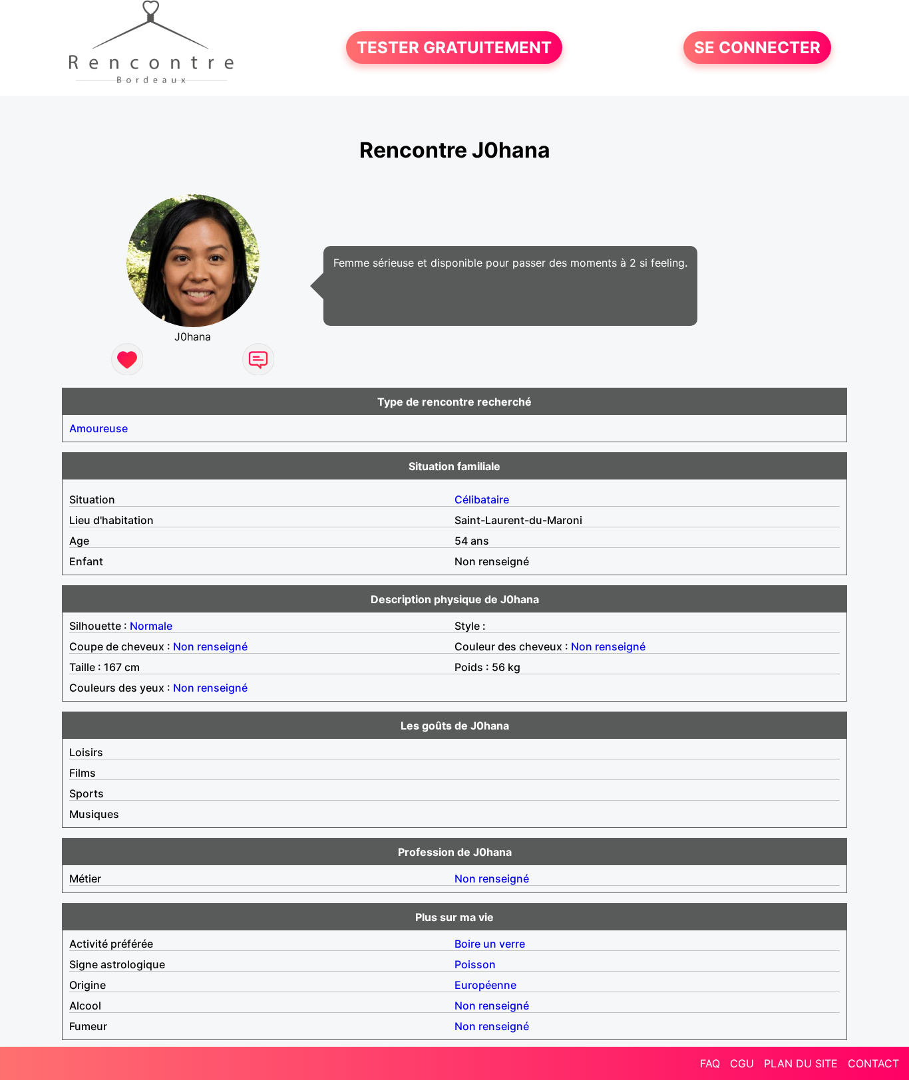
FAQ (710, 1063)
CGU (742, 1063)
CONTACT (873, 1063)
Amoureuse (98, 428)
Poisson (475, 964)
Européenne (485, 985)
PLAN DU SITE (801, 1063)
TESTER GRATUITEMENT (454, 47)
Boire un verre (489, 943)
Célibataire (481, 499)
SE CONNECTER (757, 47)
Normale (151, 625)
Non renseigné (210, 646)
